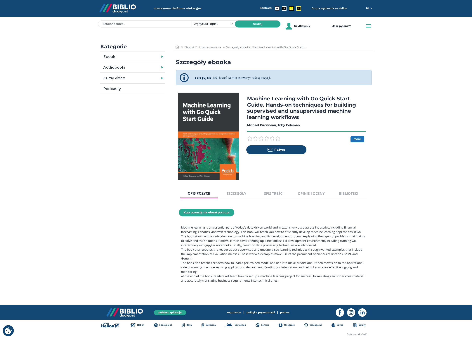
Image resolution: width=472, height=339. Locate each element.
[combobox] (215, 24)
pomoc (284, 312)
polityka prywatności (261, 312)
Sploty (362, 324)
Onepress (289, 324)
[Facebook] (341, 312)
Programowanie (210, 47)
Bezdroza (210, 324)
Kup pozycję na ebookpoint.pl (206, 212)
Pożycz (279, 149)
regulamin (234, 312)
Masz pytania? (341, 26)
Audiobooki (114, 67)
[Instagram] (352, 312)
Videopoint (315, 324)
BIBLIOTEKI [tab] (348, 193)
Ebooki (109, 56)
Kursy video (114, 78)
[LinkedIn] (363, 312)
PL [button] (368, 8)
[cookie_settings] (8, 330)
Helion (140, 324)
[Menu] (368, 26)
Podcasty (112, 89)
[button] (142, 56)
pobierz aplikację (170, 312)
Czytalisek (240, 324)
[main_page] (177, 47)
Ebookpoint (165, 324)
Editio (339, 324)
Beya (189, 324)
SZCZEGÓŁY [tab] (236, 193)
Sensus (265, 324)
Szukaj (257, 24)
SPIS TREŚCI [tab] (274, 193)
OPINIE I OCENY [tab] (311, 193)
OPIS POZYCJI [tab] (199, 193)
